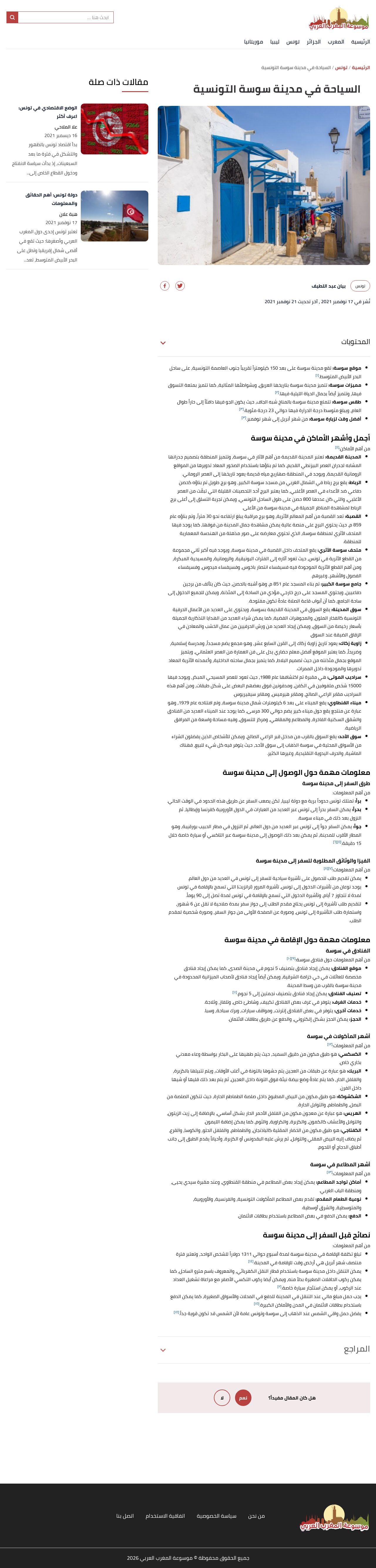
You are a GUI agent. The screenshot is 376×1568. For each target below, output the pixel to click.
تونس (293, 41)
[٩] (293, 958)
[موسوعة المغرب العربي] (339, 17)
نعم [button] (243, 1397)
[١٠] (289, 958)
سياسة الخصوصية (216, 1516)
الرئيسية (360, 41)
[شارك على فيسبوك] (164, 286)
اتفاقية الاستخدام (165, 1516)
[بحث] (12, 17)
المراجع (357, 1348)
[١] (317, 375)
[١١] (234, 992)
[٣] (241, 409)
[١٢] (330, 1044)
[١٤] (251, 1261)
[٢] (277, 392)
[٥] (339, 841)
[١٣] (330, 1172)
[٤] (337, 447)
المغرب (336, 41)
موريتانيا (253, 41)
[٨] (326, 868)
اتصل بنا (125, 1516)
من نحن (256, 1516)
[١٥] (256, 1303)
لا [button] (222, 1397)
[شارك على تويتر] (180, 286)
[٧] (330, 868)
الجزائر (314, 41)
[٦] (335, 841)
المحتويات (355, 341)
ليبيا (274, 41)
